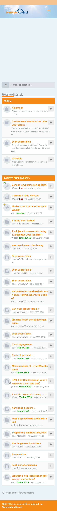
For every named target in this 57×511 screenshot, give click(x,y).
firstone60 (21, 326)
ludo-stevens (23, 223)
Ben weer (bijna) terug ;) (25, 309)
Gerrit (19, 457)
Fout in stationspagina (24, 465)
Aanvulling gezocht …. (24, 407)
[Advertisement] (28, 50)
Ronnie (22, 425)
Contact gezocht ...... (23, 355)
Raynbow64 (22, 284)
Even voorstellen (21, 141)
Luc (21, 188)
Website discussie (12, 94)
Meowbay (21, 436)
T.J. (18, 468)
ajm (18, 248)
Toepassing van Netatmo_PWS (29, 432)
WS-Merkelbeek (24, 259)
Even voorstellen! (21, 269)
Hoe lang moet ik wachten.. (27, 443)
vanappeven (22, 337)
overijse (20, 213)
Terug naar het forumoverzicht (19, 492)
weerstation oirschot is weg (27, 245)
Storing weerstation (23, 220)
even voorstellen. (22, 333)
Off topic (17, 158)
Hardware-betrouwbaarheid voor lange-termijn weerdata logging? (29, 295)
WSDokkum (22, 312)
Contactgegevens (22, 344)
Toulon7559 (25, 238)
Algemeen (17, 107)
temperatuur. (19, 454)
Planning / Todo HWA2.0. (25, 195)
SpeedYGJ (22, 273)
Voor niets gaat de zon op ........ (29, 394)
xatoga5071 (22, 301)
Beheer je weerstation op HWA (29, 184)
